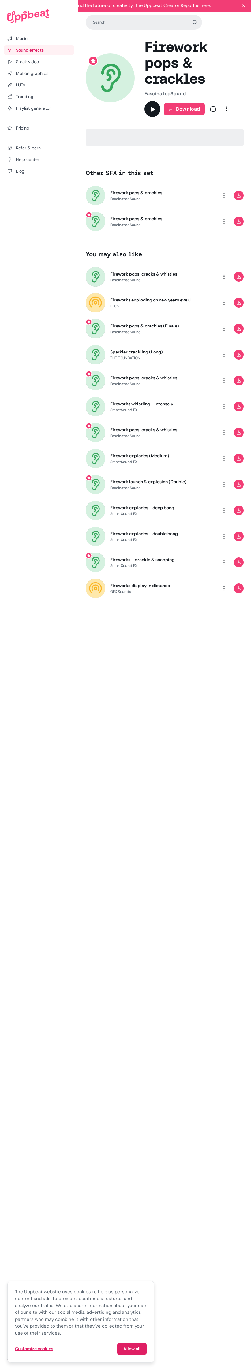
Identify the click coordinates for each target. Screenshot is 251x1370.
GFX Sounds (120, 591)
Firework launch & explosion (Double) (148, 481)
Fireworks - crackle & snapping (142, 559)
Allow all (131, 1348)
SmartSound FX (123, 409)
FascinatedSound (165, 93)
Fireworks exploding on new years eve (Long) (153, 300)
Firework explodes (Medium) (139, 455)
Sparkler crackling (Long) (136, 352)
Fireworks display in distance (140, 585)
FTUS (114, 306)
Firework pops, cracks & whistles (143, 274)
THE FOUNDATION (125, 358)
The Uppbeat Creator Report (165, 5)
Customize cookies (34, 1348)
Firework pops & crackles (136, 192)
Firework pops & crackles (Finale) (144, 326)
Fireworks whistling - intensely (141, 404)
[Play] (152, 109)
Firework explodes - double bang (144, 533)
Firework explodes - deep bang (142, 507)
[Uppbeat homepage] (39, 16)
